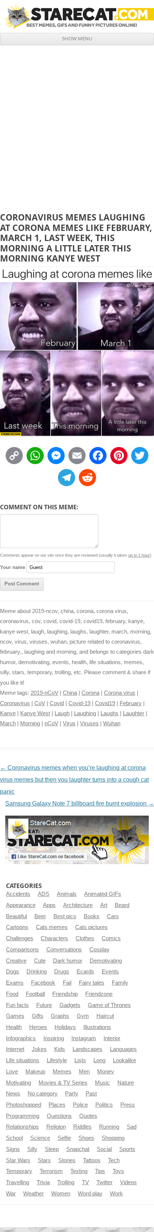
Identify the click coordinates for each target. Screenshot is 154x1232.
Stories (67, 1160)
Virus (69, 723)
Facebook (43, 983)
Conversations (64, 950)
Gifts (37, 1016)
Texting (78, 1171)
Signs (13, 1149)
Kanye (8, 713)
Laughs (109, 713)
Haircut (105, 1016)
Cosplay (99, 950)
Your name (12, 567)
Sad (131, 1127)
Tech (114, 1160)
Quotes (88, 1116)
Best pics (64, 916)
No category (43, 1094)
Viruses (89, 723)
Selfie (64, 1138)
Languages (123, 1049)
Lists (80, 1060)
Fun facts (17, 1005)
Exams (15, 983)
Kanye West (35, 713)
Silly (32, 1149)
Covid (57, 703)
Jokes (39, 1049)
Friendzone (99, 994)
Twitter (104, 1182)
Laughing (85, 713)
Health (14, 1027)
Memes (62, 1072)
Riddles (82, 1127)
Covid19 (105, 703)
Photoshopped (23, 1105)
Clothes (85, 938)
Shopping (113, 1138)
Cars (113, 916)
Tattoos (92, 1160)
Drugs (61, 972)
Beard (122, 905)
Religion (56, 1127)
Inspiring (53, 1038)
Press (127, 1105)
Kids (59, 1049)
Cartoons (17, 927)
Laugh (62, 713)
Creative (16, 961)
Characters (54, 938)
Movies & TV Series (62, 1083)
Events (110, 972)
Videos (128, 1182)
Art (103, 905)
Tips (100, 1171)
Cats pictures (91, 927)
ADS (43, 894)
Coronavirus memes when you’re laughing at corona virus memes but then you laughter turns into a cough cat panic (74, 779)
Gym (83, 1016)
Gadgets (69, 1005)
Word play (90, 1194)
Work (116, 1194)
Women (60, 1194)
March (8, 723)
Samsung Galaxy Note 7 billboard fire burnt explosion (79, 803)
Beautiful (16, 916)
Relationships (22, 1127)
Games (15, 1016)
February (131, 703)
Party (71, 1094)
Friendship (65, 994)
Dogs (12, 972)
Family (120, 983)
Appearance (21, 905)
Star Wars (18, 1160)
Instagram (83, 1038)
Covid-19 (79, 703)
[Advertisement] (77, 126)
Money (105, 1072)
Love (12, 1072)
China (70, 693)
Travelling (17, 1182)
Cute (40, 961)
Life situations (22, 1060)
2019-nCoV (44, 693)
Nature (125, 1083)
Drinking (37, 972)
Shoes (86, 1138)
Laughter (133, 713)
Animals (67, 894)
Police (80, 1105)
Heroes (38, 1027)
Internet (15, 1049)
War (11, 1194)
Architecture (78, 905)
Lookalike (124, 1060)
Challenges (19, 938)
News (13, 1094)
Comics (111, 938)
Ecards (85, 972)
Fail (67, 983)
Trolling (65, 1182)
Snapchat (77, 1149)
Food (12, 994)
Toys (118, 1171)
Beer (40, 916)
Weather (33, 1194)
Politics (104, 1105)
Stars (44, 1160)
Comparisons (22, 950)
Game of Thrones (109, 1005)
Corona (90, 693)
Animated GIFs (102, 894)
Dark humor (67, 961)
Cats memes (52, 927)
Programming (22, 1116)
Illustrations (97, 1027)
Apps (49, 905)
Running (109, 1127)
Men (84, 1072)
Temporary (19, 1171)
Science (40, 1138)
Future (44, 1005)
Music (102, 1083)
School (14, 1138)
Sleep (52, 1149)
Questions (59, 1116)
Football (35, 994)
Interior (112, 1038)
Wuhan (111, 723)
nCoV (51, 723)
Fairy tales (91, 983)
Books (91, 916)
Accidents (18, 894)
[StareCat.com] (77, 16)
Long (99, 1060)
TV (85, 1182)
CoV (39, 703)
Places (57, 1105)
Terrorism (51, 1171)
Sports (127, 1149)
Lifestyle (57, 1060)
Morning (30, 723)
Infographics (21, 1038)
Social (104, 1149)
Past (91, 1094)
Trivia (43, 1182)
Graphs (60, 1016)
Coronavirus (15, 703)
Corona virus (119, 693)
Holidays (65, 1027)
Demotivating (106, 961)
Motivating (18, 1083)
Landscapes (87, 1049)
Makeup (35, 1072)
